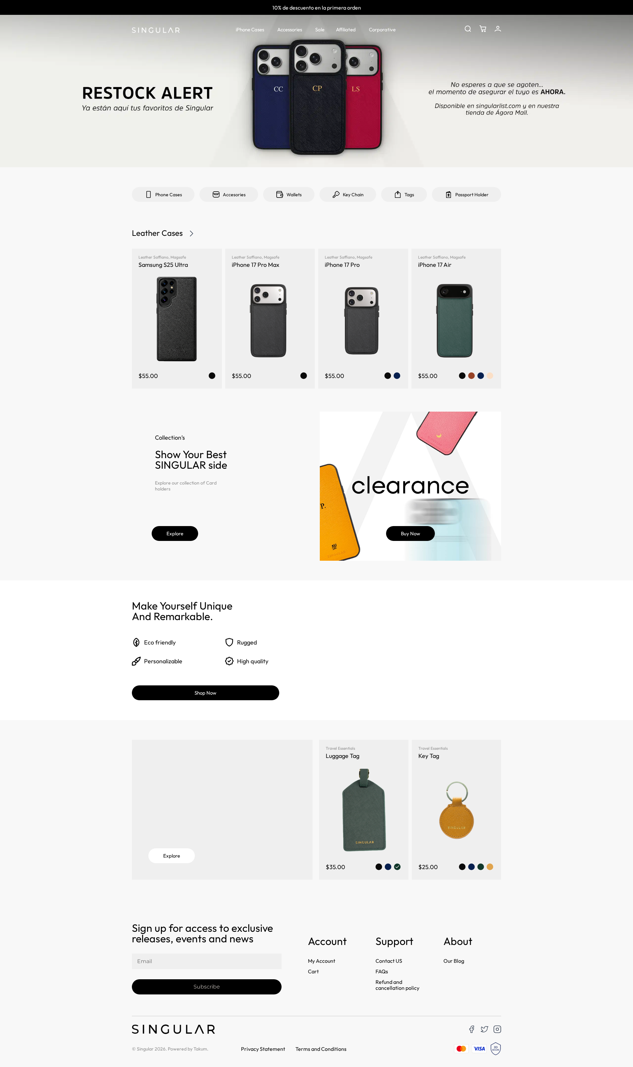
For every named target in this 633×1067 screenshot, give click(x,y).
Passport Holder (472, 195)
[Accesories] (216, 194)
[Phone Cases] (148, 194)
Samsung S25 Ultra (163, 264)
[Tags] (397, 194)
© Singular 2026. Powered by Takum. (170, 1049)
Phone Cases (168, 195)
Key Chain (353, 195)
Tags (409, 195)
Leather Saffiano (153, 257)
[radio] (212, 375)
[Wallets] (279, 194)
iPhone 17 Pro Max (255, 264)
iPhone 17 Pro (342, 264)
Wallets (294, 195)
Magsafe (178, 257)
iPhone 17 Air (435, 264)
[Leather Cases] (192, 233)
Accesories (234, 195)
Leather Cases (157, 233)
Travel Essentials (340, 748)
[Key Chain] (336, 194)
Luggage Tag (342, 756)
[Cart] (482, 28)
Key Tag (428, 756)
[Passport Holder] (448, 194)
